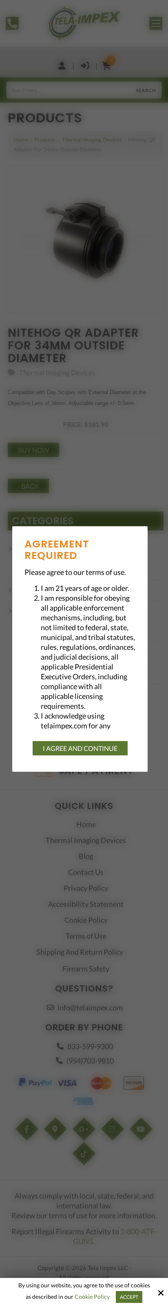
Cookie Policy (92, 1296)
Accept (129, 1297)
